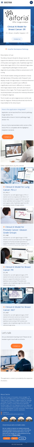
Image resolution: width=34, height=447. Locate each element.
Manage (22, 438)
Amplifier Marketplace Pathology (18, 49)
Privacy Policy (16, 435)
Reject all (15, 438)
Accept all (6, 438)
